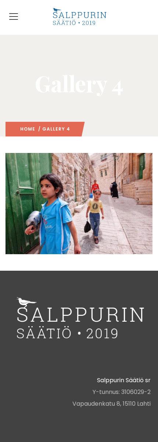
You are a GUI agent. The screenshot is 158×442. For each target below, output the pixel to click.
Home (27, 129)
